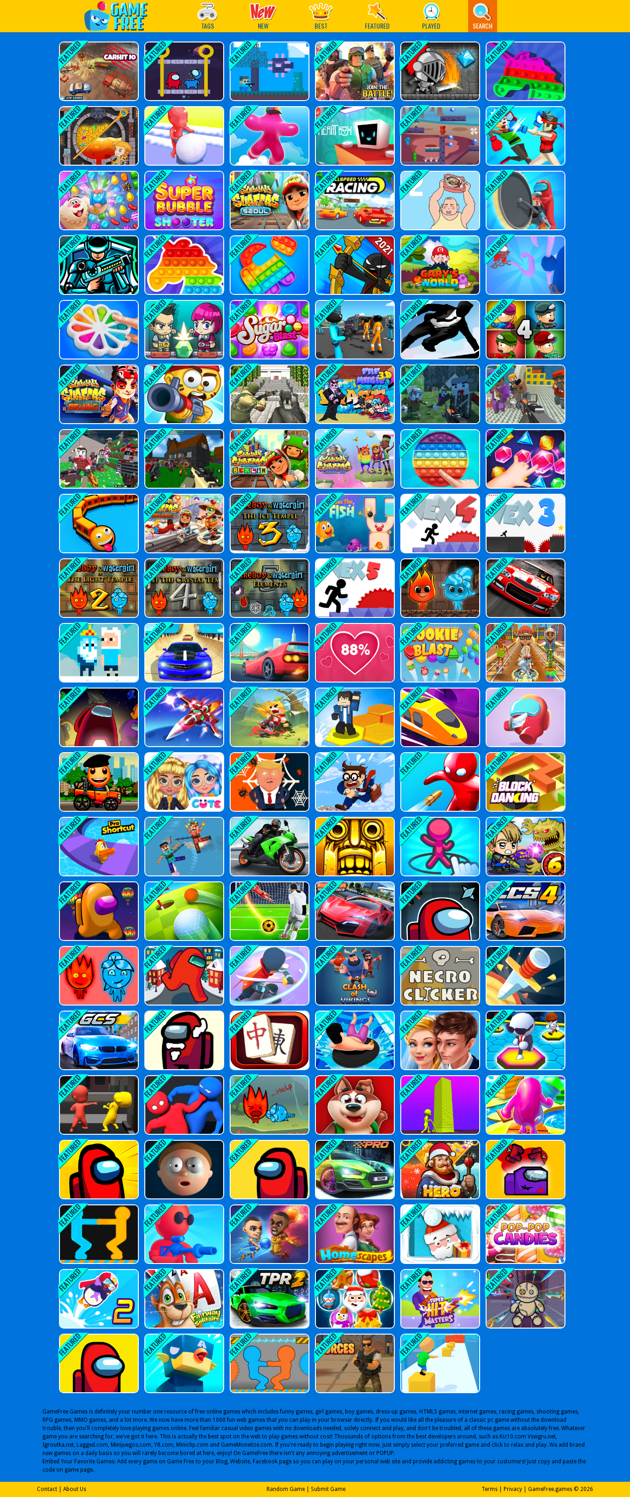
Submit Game (328, 1489)
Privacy (513, 1489)
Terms (489, 1489)
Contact (47, 1489)
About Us (74, 1489)
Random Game (286, 1489)
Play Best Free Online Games (120, 15)
